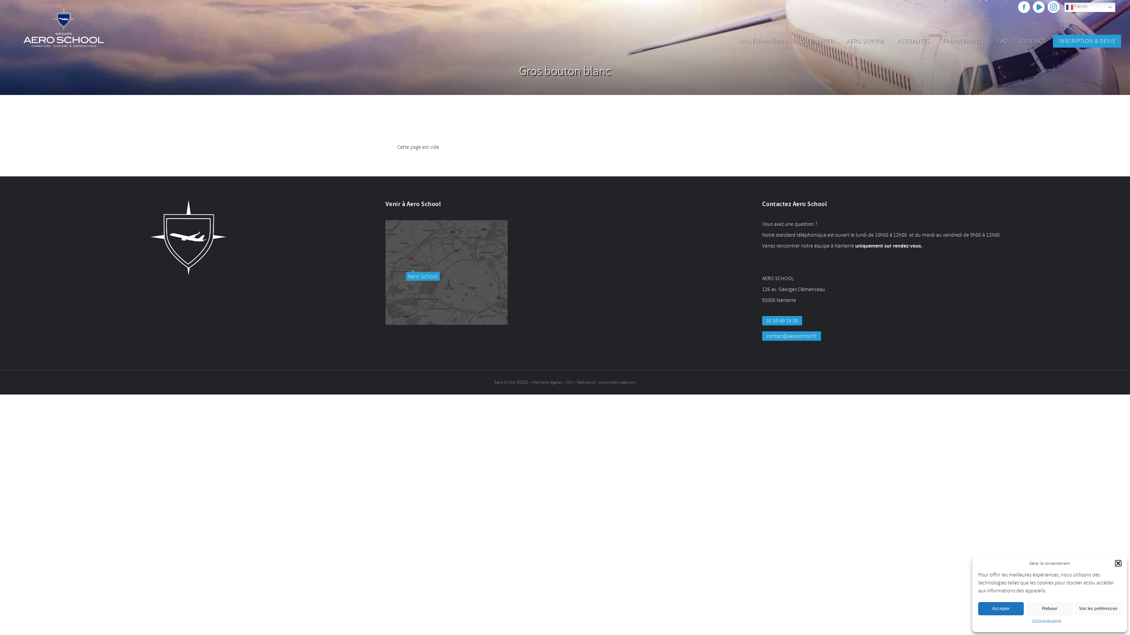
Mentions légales (547, 382)
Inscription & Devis (1087, 41)
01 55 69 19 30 (782, 320)
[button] (1118, 563)
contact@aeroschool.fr (792, 336)
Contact (1033, 41)
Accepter (1001, 608)
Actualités (914, 41)
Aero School (866, 41)
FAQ (1002, 41)
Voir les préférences (1098, 608)
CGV (569, 382)
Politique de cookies (1046, 621)
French (1080, 6)
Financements (963, 41)
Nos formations (763, 41)
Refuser (1049, 608)
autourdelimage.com (617, 382)
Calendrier (817, 41)
